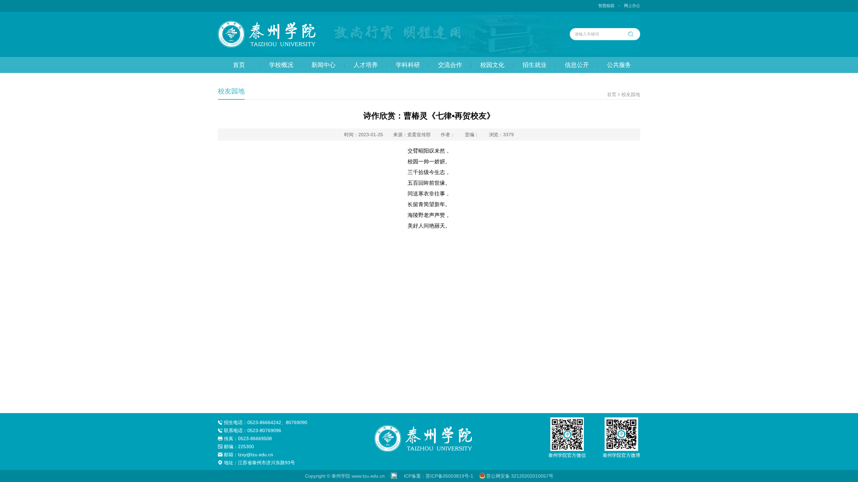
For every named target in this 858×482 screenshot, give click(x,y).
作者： (448, 134)
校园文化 (492, 65)
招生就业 (535, 65)
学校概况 (281, 65)
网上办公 (632, 5)
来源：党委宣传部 (412, 134)
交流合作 (450, 65)
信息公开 (577, 65)
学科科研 (408, 65)
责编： (472, 134)
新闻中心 (323, 65)
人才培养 (366, 65)
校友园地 (630, 94)
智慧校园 (606, 5)
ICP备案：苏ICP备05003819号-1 (438, 476)
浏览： (501, 134)
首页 (239, 65)
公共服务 (619, 65)
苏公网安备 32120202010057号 (519, 476)
